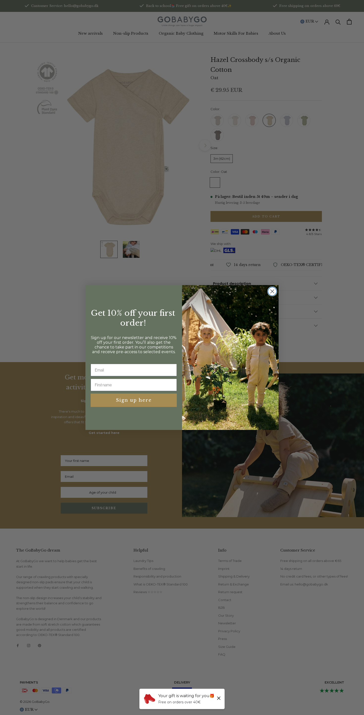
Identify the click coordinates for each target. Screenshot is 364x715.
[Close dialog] (272, 291)
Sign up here (134, 400)
